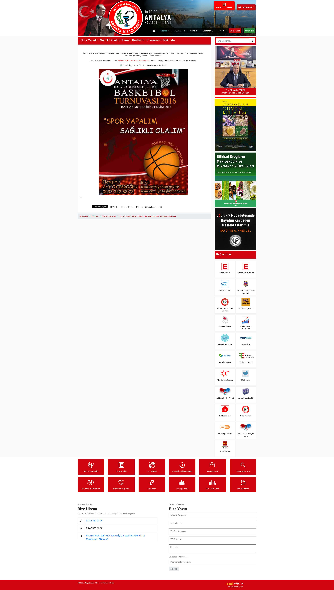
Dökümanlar (208, 31)
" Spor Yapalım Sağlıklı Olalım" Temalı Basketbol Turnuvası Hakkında (147, 216)
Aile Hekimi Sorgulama (121, 489)
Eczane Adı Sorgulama (245, 273)
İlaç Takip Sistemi (225, 362)
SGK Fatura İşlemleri (245, 308)
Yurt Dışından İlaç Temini (225, 398)
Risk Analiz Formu (212, 489)
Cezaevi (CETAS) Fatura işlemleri (245, 292)
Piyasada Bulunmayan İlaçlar (246, 435)
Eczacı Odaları (121, 471)
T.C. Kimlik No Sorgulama (91, 489)
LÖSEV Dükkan (225, 452)
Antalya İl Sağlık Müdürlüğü (182, 471)
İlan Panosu (180, 31)
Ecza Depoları (152, 471)
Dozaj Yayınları (245, 416)
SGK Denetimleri (243, 489)
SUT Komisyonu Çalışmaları (245, 328)
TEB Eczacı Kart (225, 416)
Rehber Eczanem (246, 362)
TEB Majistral (245, 380)
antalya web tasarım (235, 587)
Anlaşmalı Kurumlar (225, 344)
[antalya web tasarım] (235, 584)
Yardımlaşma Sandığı (245, 398)
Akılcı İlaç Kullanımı (225, 434)
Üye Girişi (249, 31)
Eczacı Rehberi (224, 273)
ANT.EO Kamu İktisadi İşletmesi (225, 310)
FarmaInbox (245, 344)
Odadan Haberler (109, 216)
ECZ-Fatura (235, 31)
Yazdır (115, 207)
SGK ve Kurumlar (213, 471)
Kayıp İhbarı (152, 489)
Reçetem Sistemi (225, 326)
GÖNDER (173, 569)
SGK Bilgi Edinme (182, 489)
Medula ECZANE (225, 291)
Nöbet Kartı (247, 7)
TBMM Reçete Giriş (243, 471)
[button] (81, 197)
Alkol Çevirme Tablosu (225, 380)
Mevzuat (193, 31)
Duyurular (95, 216)
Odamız (163, 31)
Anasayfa (84, 216)
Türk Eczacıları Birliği (90, 471)
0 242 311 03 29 (94, 520)
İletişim (222, 31)
